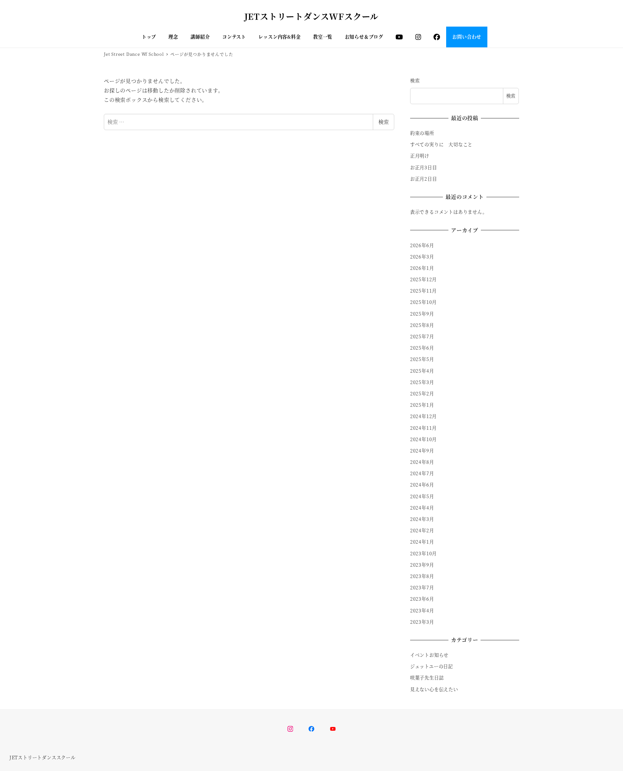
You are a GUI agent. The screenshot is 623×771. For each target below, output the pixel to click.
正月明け (419, 155)
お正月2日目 (423, 178)
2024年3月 (422, 519)
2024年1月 (422, 541)
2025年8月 (422, 325)
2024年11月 (423, 428)
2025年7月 (422, 336)
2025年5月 (422, 359)
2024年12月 (423, 416)
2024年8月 (422, 462)
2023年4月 (422, 610)
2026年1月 (422, 268)
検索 (383, 122)
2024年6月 (422, 484)
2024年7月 (422, 473)
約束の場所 (422, 133)
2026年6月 (422, 245)
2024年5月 (422, 496)
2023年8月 (422, 576)
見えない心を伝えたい (434, 689)
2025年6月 (422, 347)
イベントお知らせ (429, 655)
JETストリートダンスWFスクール (311, 16)
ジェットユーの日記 (431, 666)
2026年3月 (422, 256)
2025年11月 (423, 290)
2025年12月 (423, 279)
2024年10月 (423, 439)
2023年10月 (423, 553)
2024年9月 (422, 450)
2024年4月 (422, 507)
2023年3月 (422, 622)
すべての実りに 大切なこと (441, 144)
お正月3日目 (423, 167)
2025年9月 (422, 313)
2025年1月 (422, 405)
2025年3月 (422, 382)
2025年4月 (422, 370)
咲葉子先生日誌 (427, 677)
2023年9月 (422, 564)
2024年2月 (422, 530)
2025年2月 (422, 393)
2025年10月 (423, 302)
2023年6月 (422, 599)
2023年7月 (422, 587)
